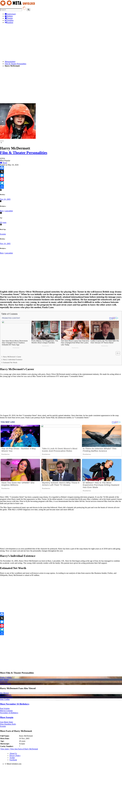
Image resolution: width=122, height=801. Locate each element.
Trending (10, 20)
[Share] (61, 187)
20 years (3, 222)
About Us (13, 753)
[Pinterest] (61, 179)
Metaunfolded (10, 62)
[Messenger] (61, 175)
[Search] (28, 9)
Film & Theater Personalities (15, 64)
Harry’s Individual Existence (12, 359)
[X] (61, 172)
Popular (10, 18)
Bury (2, 211)
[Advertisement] (61, 42)
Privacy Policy (15, 756)
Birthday (9, 16)
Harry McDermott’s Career (12, 357)
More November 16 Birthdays (14, 704)
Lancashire (9, 211)
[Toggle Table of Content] (116, 353)
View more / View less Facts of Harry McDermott (19, 749)
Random (10, 22)
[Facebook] (61, 168)
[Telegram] (61, 183)
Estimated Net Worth (10, 362)
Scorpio (3, 234)
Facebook (13, 760)
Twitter (12, 758)
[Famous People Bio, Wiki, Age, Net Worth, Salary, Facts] (18, 5)
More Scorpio (6, 717)
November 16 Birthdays (9, 713)
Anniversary (11, 14)
